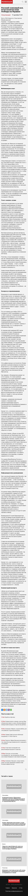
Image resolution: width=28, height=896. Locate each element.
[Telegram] (6, 710)
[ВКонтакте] (2, 710)
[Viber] (9, 710)
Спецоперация (5, 15)
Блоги (3, 844)
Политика (4, 868)
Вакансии (14, 888)
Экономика (5, 795)
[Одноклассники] (4, 710)
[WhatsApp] (11, 710)
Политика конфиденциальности (14, 891)
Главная (8, 888)
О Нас (20, 888)
